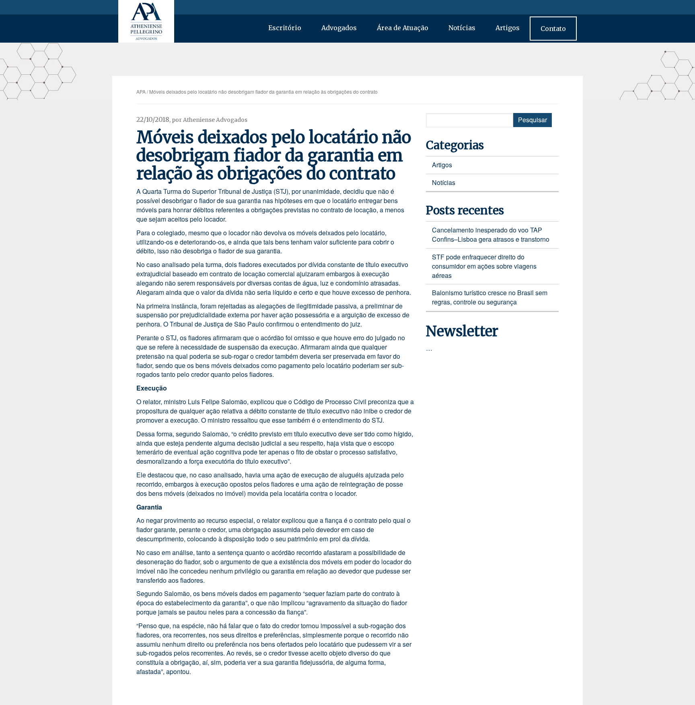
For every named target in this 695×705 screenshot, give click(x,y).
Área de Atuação (402, 28)
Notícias (461, 28)
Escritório (284, 28)
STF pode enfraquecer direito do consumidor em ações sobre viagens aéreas (484, 266)
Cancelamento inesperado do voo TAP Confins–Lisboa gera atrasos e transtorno (490, 234)
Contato (553, 29)
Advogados (339, 28)
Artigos (508, 28)
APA (141, 91)
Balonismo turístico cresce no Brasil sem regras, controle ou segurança (489, 297)
